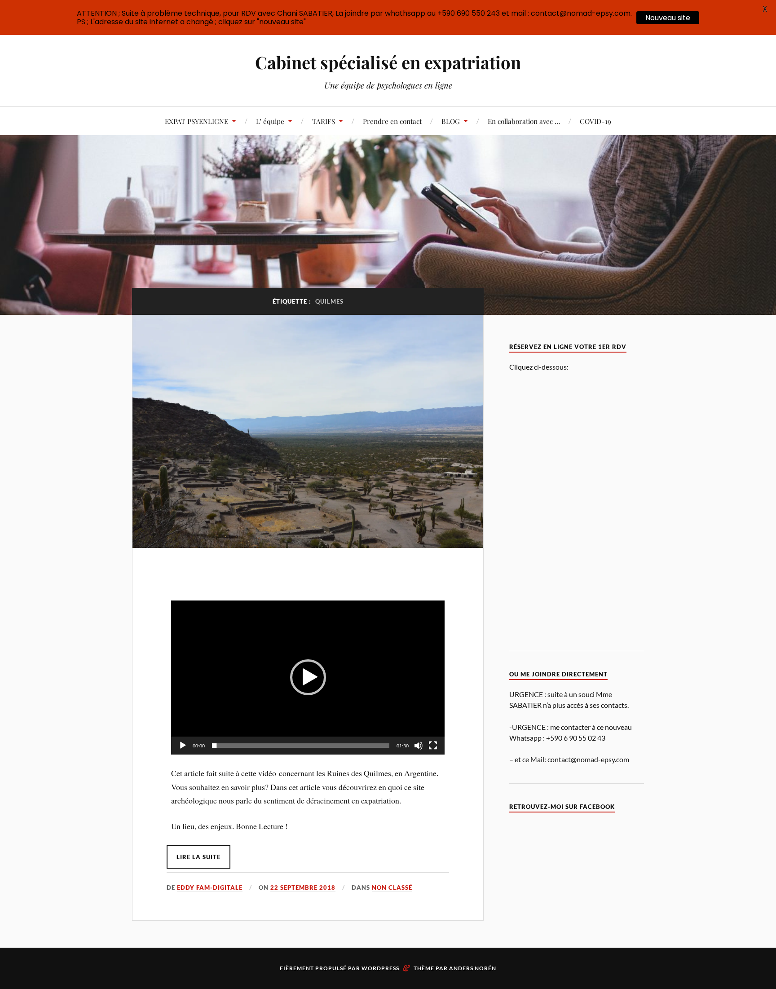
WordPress (380, 968)
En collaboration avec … (524, 121)
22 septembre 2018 (302, 887)
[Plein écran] (432, 745)
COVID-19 (595, 121)
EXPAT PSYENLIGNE (196, 121)
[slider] (300, 745)
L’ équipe (270, 121)
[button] (308, 677)
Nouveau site (667, 18)
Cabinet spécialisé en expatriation (388, 62)
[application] (308, 677)
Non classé (392, 887)
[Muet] (418, 745)
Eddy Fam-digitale (209, 887)
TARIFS (323, 121)
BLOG (450, 121)
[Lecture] (182, 745)
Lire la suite (198, 857)
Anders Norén (472, 968)
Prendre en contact (392, 121)
